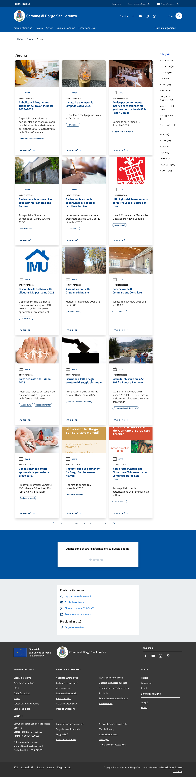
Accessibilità (27, 767)
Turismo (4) (165, 158)
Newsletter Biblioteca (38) (166, 98)
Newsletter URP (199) (167, 107)
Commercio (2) (166, 66)
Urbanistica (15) (167, 164)
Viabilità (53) (166, 170)
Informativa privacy (108, 734)
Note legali (104, 739)
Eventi (144, 707)
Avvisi (27, 92)
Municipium (167, 767)
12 (91, 523)
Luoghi (144, 702)
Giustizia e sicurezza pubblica (113, 682)
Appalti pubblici (63, 698)
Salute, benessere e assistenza (113, 698)
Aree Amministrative (24, 683)
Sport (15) (164, 146)
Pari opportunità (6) (167, 117)
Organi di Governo (22, 677)
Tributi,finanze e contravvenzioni (115, 688)
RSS (16, 767)
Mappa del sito (64, 767)
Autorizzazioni (105, 703)
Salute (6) (164, 134)
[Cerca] (178, 15)
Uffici (16, 688)
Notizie (144, 677)
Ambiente (103, 693)
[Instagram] (146, 16)
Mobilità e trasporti (65, 708)
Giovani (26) (165, 90)
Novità (30, 39)
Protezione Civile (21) (168, 126)
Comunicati (146, 683)
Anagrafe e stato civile (67, 677)
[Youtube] (139, 16)
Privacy (40, 767)
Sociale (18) (165, 140)
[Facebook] (132, 16)
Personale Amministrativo (26, 703)
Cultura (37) (165, 78)
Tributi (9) (164, 152)
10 (76, 523)
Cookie (50, 767)
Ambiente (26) (166, 60)
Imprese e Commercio (66, 693)
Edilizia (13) (165, 84)
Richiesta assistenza (66, 739)
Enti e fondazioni (22, 693)
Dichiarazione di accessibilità (112, 744)
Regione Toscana (22, 3)
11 (83, 523)
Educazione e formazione (111, 677)
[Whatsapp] (153, 16)
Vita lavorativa (63, 688)
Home (20, 39)
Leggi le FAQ (62, 734)
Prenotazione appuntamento (70, 724)
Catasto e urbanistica (66, 703)
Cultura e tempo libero (67, 683)
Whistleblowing (106, 729)
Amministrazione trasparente (113, 724)
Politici (17, 698)
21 (106, 523)
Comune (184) (166, 72)
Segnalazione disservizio (68, 729)
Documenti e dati (22, 708)
